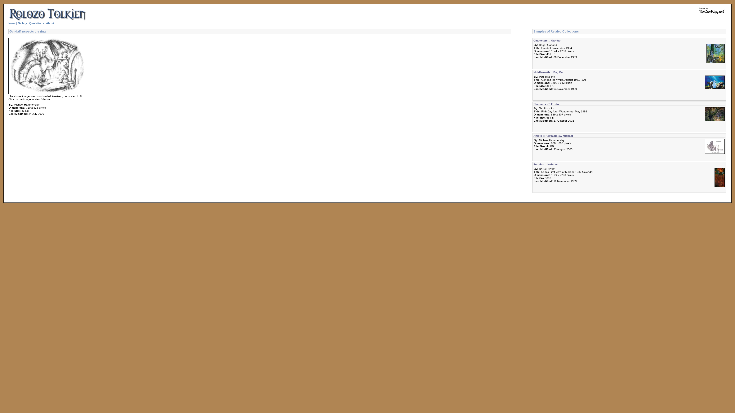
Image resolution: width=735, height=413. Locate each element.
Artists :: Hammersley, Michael (553, 135)
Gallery (22, 23)
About (50, 23)
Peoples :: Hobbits (545, 164)
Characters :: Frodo (546, 104)
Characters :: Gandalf (547, 40)
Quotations (36, 23)
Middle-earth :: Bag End (548, 72)
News (12, 23)
